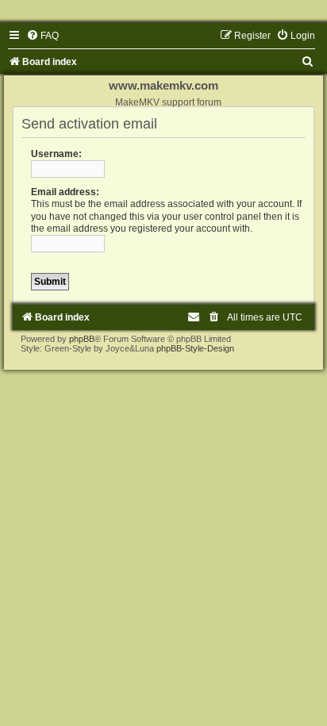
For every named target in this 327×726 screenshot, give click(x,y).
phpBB (81, 339)
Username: (56, 153)
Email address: (65, 192)
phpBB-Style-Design (195, 348)
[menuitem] (42, 35)
